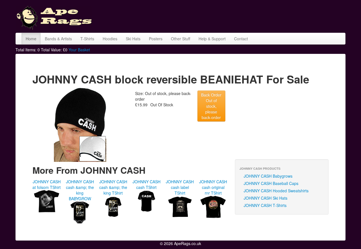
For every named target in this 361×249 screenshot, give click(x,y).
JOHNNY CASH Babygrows (268, 176)
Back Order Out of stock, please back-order (211, 106)
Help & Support (212, 38)
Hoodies (110, 38)
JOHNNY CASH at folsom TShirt (46, 184)
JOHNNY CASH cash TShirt (146, 184)
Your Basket (79, 49)
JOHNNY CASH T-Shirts (265, 205)
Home (31, 38)
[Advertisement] (242, 15)
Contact (241, 38)
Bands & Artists (58, 38)
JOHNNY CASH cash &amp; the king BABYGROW (80, 190)
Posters (155, 38)
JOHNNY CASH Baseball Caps (271, 183)
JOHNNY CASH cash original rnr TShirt (213, 187)
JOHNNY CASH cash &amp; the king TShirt (113, 187)
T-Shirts (87, 38)
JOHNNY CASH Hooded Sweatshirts (276, 190)
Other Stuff (180, 38)
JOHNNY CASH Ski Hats (265, 198)
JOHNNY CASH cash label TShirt (180, 187)
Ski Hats (133, 38)
